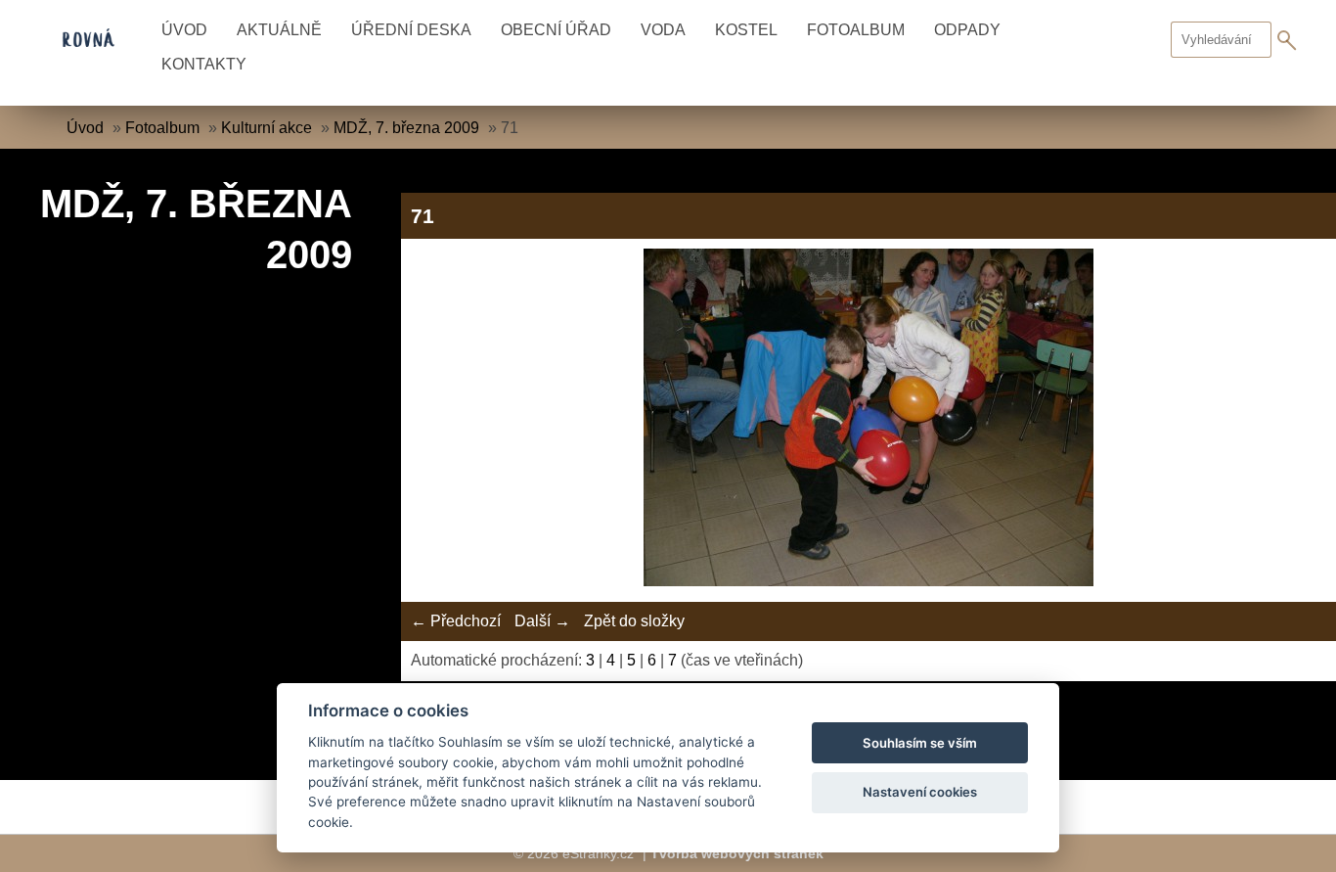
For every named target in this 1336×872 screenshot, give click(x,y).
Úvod (184, 30)
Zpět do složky (634, 621)
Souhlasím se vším (920, 743)
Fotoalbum (856, 30)
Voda (663, 30)
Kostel (746, 30)
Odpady (967, 30)
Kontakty (203, 64)
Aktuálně (279, 30)
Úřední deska (411, 30)
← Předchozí (456, 621)
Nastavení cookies (920, 792)
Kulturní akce (266, 127)
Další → (542, 621)
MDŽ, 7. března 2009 (406, 127)
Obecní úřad (556, 30)
